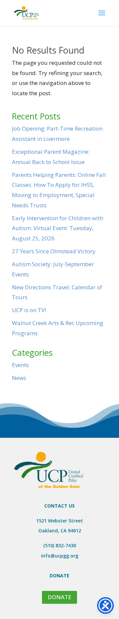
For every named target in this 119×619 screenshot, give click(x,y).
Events (20, 365)
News (19, 378)
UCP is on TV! (29, 310)
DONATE (59, 597)
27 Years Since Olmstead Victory (54, 251)
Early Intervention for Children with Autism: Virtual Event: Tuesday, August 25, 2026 (57, 228)
